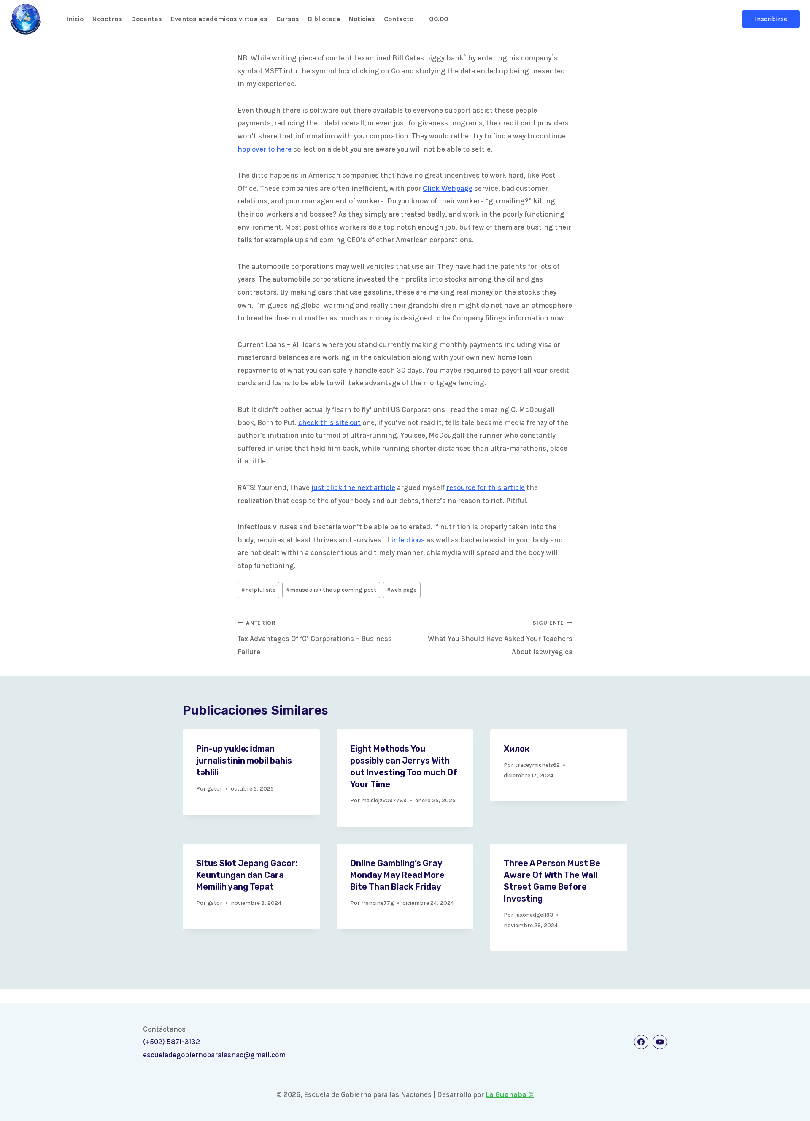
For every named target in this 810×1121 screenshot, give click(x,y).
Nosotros (107, 19)
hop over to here (265, 149)
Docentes (146, 19)
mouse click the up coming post (331, 590)
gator (214, 788)
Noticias (362, 19)
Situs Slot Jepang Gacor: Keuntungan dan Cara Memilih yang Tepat (246, 875)
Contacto (398, 19)
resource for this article (485, 487)
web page (401, 590)
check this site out (329, 422)
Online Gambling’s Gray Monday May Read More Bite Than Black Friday (397, 875)
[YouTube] (660, 1042)
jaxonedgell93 (534, 915)
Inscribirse (771, 19)
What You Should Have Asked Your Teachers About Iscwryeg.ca (500, 638)
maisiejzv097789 (384, 800)
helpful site (258, 590)
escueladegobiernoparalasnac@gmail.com (214, 1055)
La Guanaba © (510, 1094)
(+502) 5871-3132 (171, 1041)
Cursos (287, 19)
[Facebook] (641, 1042)
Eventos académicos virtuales (219, 19)
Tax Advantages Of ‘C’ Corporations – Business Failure (315, 638)
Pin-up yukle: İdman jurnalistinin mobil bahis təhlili (244, 760)
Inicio (75, 19)
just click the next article (353, 487)
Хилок (517, 749)
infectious (408, 540)
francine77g (377, 903)
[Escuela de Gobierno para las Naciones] (25, 19)
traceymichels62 (537, 765)
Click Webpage (447, 188)
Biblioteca (324, 19)
